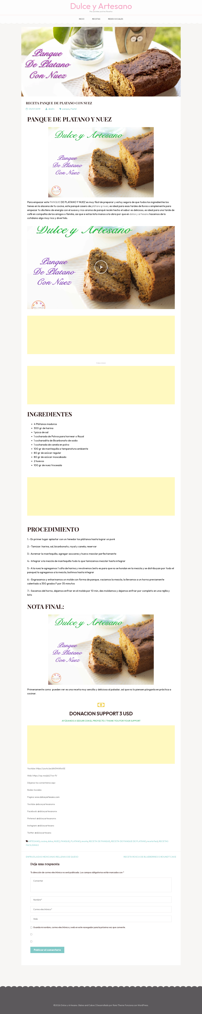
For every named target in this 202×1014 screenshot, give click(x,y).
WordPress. (143, 1005)
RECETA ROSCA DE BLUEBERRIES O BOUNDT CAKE (150, 856)
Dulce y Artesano (101, 6)
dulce (50, 841)
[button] (101, 267)
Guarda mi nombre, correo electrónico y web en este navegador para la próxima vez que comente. (79, 927)
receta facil (152, 841)
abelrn (51, 108)
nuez (105, 206)
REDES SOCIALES (115, 19)
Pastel (73, 108)
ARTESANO (34, 841)
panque (66, 108)
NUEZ (57, 841)
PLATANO (76, 841)
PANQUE (55, 202)
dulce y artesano (139, 214)
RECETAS (96, 19)
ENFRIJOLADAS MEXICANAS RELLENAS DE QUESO (52, 856)
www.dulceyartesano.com (47, 797)
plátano (96, 206)
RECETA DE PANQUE (99, 841)
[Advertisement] (101, 335)
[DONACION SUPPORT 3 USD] (101, 704)
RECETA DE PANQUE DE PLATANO (128, 841)
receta (84, 841)
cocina (44, 841)
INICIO (81, 19)
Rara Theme (119, 1005)
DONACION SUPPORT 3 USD (101, 713)
